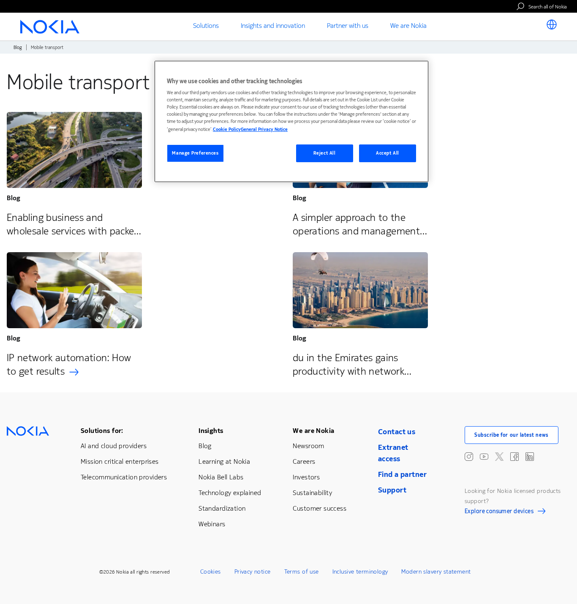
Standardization (222, 508)
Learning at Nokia (224, 461)
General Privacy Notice (264, 129)
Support (392, 490)
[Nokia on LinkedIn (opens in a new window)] (529, 456)
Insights (211, 430)
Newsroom (308, 446)
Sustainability (312, 493)
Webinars (212, 524)
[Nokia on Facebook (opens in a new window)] (514, 456)
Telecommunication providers (124, 477)
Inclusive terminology (360, 571)
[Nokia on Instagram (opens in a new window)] (469, 456)
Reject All (324, 153)
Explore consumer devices (499, 512)
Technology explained (230, 493)
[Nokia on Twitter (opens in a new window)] (499, 456)
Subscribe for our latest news (511, 435)
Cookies (210, 571)
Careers (304, 461)
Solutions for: (102, 430)
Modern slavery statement (436, 571)
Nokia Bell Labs (221, 477)
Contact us (396, 432)
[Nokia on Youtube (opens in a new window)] (484, 456)
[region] (291, 121)
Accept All (387, 153)
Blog (18, 47)
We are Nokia (313, 430)
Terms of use (301, 571)
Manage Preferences (195, 153)
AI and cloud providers (114, 446)
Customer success (319, 508)
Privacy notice (252, 571)
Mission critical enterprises (120, 461)
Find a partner (402, 474)
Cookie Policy (227, 129)
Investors (306, 477)
